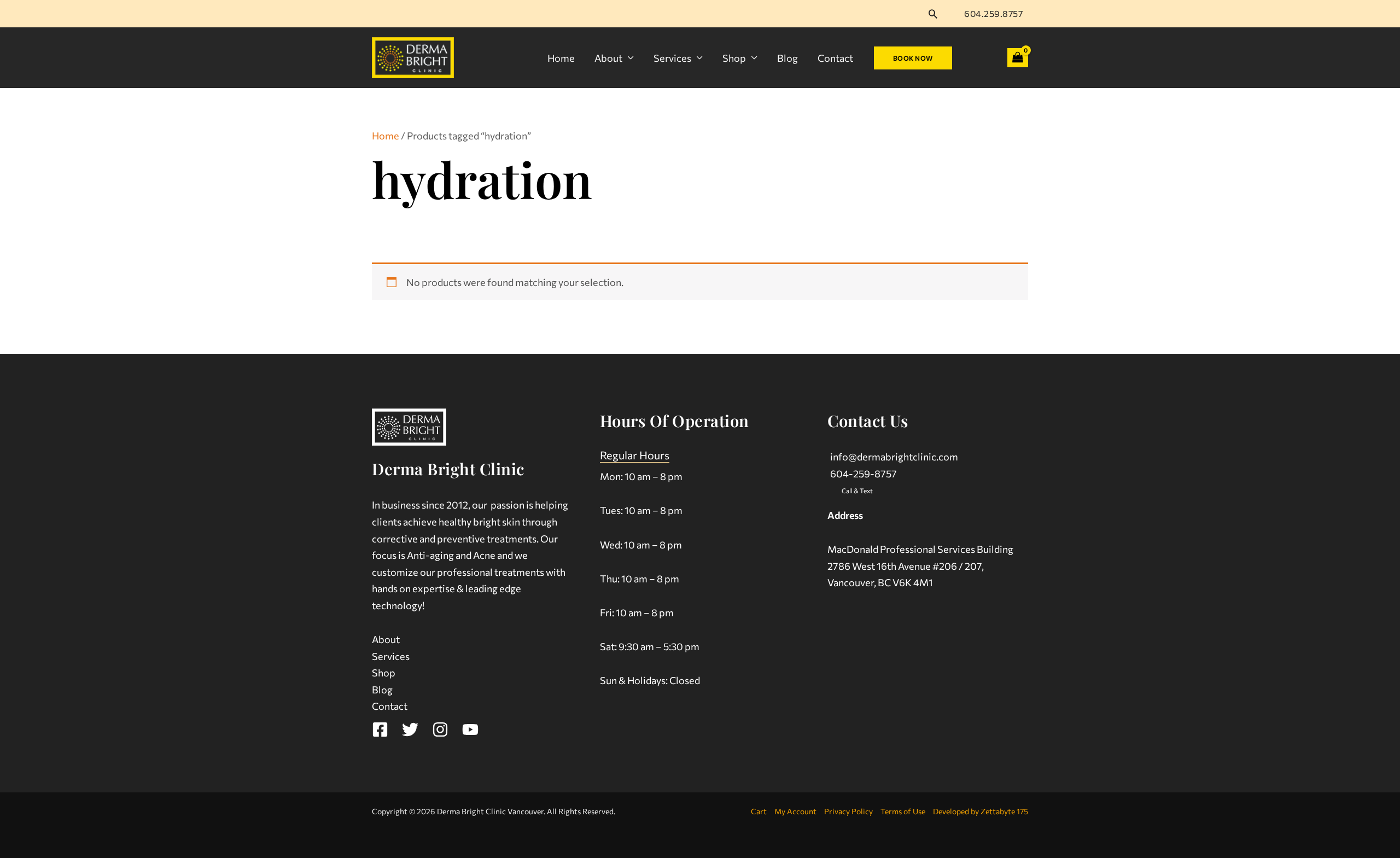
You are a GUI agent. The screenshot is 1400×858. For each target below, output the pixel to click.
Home (561, 58)
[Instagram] (440, 729)
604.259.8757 (993, 13)
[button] (933, 14)
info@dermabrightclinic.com (894, 457)
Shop (734, 58)
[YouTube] (470, 729)
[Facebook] (380, 729)
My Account (795, 811)
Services (672, 58)
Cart (759, 811)
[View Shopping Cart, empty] (1017, 57)
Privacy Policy (848, 811)
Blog (787, 58)
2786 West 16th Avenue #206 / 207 (904, 566)
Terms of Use (902, 811)
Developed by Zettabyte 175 (980, 811)
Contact (835, 58)
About (608, 58)
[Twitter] (410, 729)
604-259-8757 (863, 474)
